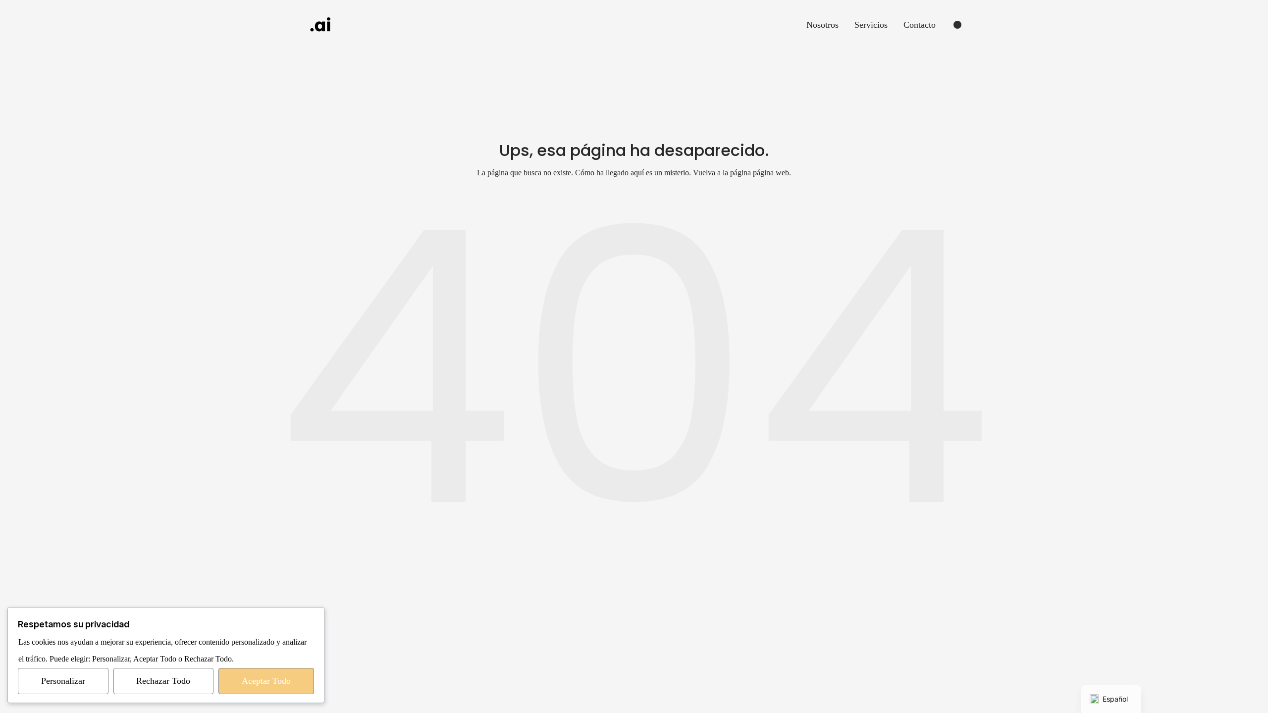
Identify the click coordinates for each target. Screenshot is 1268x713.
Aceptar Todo (266, 681)
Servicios (871, 24)
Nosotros (822, 24)
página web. (772, 172)
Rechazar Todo (163, 681)
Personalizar (63, 681)
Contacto (919, 24)
